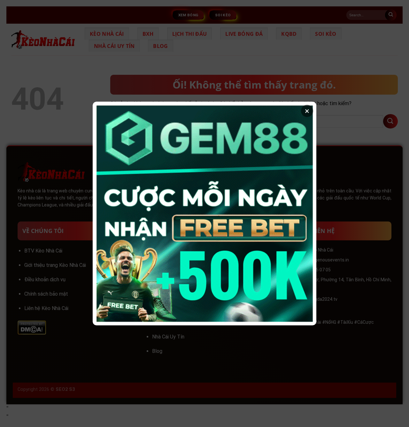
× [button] (307, 111)
